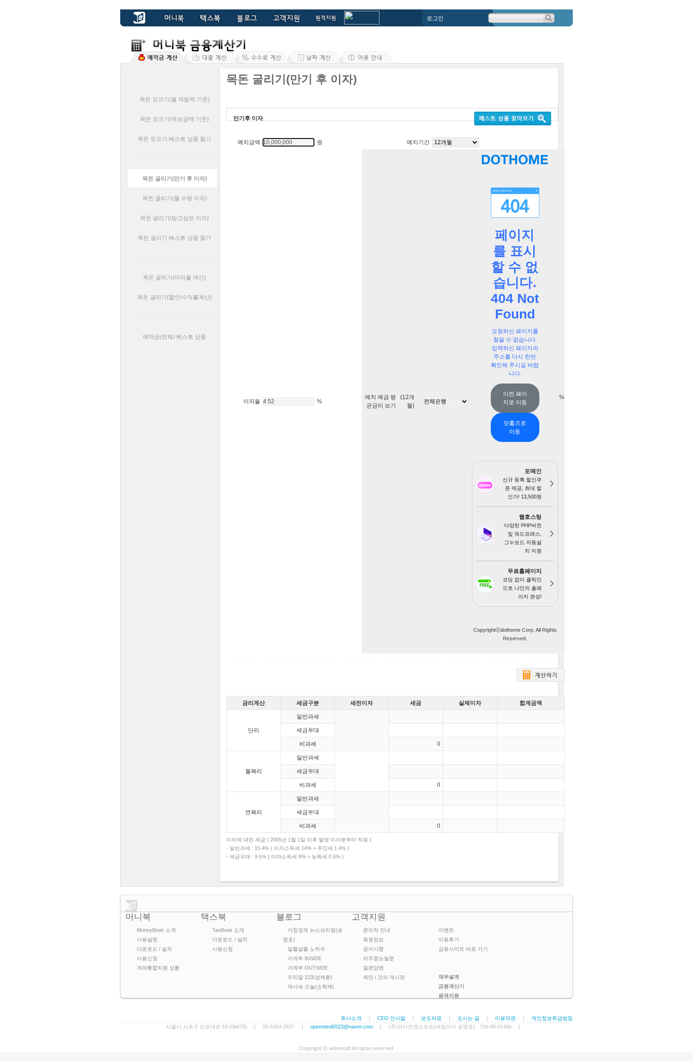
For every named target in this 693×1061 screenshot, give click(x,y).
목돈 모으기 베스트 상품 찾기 (174, 139)
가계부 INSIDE (305, 958)
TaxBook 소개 (228, 930)
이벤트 (446, 930)
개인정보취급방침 (552, 1018)
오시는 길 (468, 1018)
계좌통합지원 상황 (158, 968)
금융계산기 (451, 986)
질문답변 (373, 968)
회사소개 (351, 1018)
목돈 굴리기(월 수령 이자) (174, 198)
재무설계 (448, 976)
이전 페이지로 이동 (515, 398)
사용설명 (147, 939)
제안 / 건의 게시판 (384, 977)
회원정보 (373, 939)
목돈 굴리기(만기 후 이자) (174, 178)
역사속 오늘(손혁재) (311, 986)
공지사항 (373, 949)
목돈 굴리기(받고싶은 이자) (174, 218)
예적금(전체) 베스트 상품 (174, 337)
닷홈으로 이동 (514, 427)
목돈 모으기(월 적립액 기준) (175, 99)
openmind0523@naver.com (341, 1026)
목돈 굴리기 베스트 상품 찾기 (174, 238)
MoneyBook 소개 (156, 930)
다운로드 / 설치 (154, 949)
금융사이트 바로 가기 (463, 949)
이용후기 (448, 939)
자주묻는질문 (378, 958)
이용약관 (505, 1018)
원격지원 (448, 995)
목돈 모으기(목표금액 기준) (174, 119)
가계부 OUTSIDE (308, 968)
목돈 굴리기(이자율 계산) (174, 277)
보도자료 (431, 1018)
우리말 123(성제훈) (310, 977)
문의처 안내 (376, 930)
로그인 (435, 18)
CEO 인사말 (391, 1018)
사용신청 (147, 958)
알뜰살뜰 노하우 (306, 949)
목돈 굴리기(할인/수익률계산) (174, 297)
